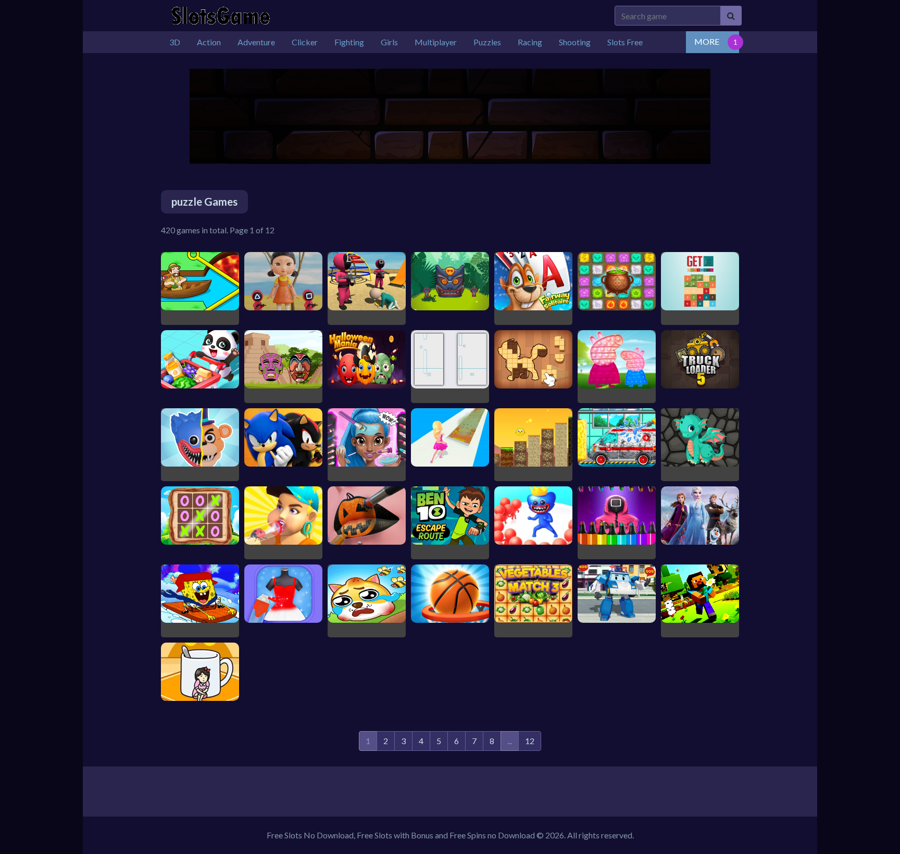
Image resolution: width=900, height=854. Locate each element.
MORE (706, 41)
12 (529, 741)
